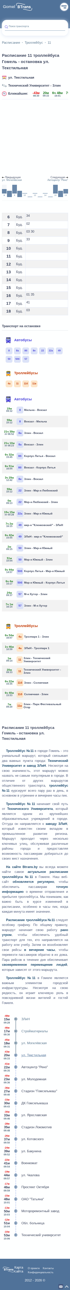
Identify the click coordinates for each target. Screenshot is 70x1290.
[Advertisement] (35, 138)
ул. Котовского (24, 1139)
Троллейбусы (26, 373)
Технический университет (32, 1235)
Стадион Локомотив (28, 1127)
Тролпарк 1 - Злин (27, 636)
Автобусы (23, 340)
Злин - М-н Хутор (26, 605)
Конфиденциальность (40, 1272)
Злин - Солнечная (26, 682)
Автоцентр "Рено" (26, 1067)
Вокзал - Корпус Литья (30, 467)
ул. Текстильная (21, 77)
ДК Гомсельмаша (26, 1103)
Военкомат (21, 1163)
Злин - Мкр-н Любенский (32, 490)
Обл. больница (24, 1223)
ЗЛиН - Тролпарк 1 (27, 648)
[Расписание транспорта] (24, 7)
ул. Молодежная (25, 1079)
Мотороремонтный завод (31, 1211)
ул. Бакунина (22, 1151)
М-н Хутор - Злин (26, 594)
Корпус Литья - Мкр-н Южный (35, 571)
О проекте (34, 1268)
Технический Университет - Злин (34, 85)
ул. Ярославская (25, 1115)
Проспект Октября (26, 1187)
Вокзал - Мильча (26, 421)
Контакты (48, 1268)
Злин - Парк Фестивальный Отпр (33, 706)
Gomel (9, 6)
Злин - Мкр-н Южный (28, 513)
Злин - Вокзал (24, 432)
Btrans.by (30, 867)
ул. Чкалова (21, 1175)
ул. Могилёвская (25, 1043)
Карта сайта (18, 1269)
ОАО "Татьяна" (24, 1199)
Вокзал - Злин (24, 444)
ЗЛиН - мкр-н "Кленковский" (34, 536)
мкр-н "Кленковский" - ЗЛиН (34, 525)
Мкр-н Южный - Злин (29, 559)
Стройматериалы (26, 1031)
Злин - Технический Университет (28, 660)
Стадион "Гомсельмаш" (30, 1091)
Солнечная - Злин (26, 694)
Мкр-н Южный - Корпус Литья (35, 582)
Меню (64, 7)
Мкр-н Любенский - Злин (32, 502)
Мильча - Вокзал (26, 409)
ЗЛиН (17, 1019)
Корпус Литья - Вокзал (30, 455)
